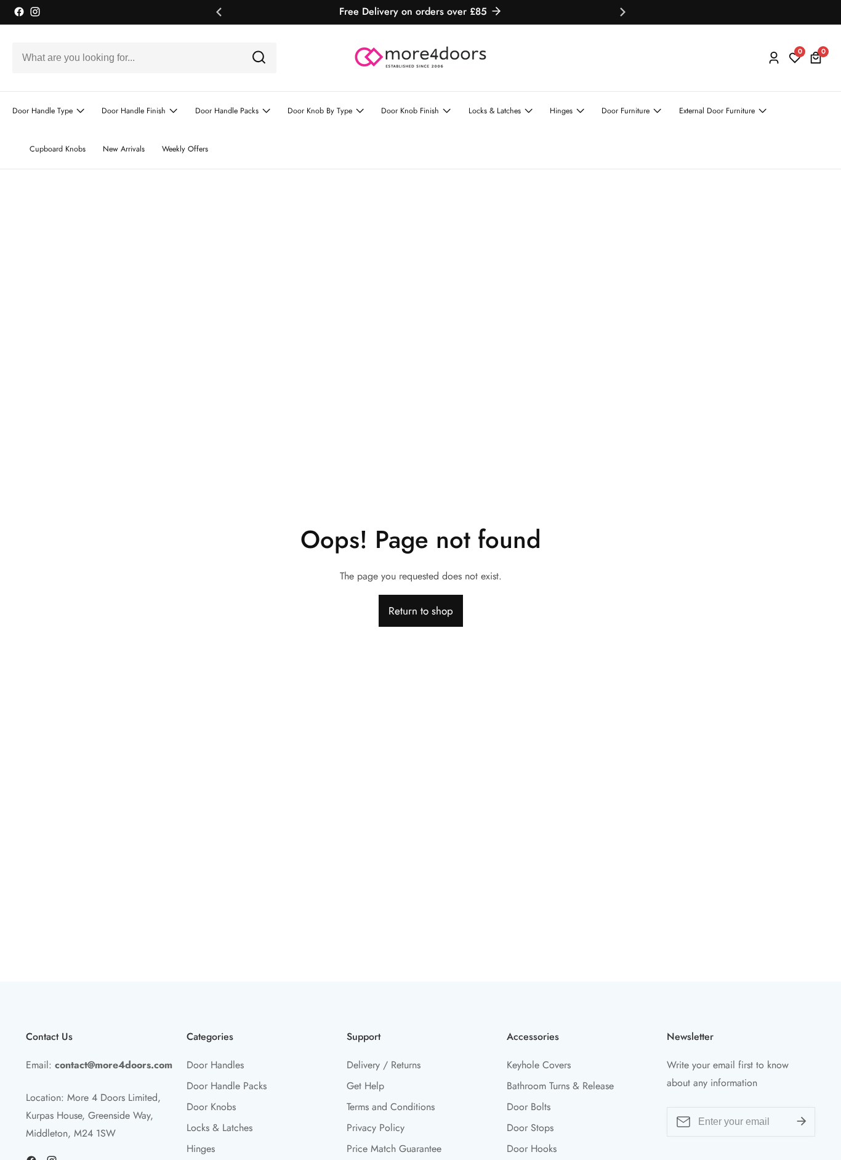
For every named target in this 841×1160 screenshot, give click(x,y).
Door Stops (530, 1128)
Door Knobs (211, 1107)
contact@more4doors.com (113, 1065)
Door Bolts (528, 1107)
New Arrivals (124, 149)
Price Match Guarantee (394, 1149)
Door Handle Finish (134, 110)
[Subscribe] (801, 1122)
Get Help (365, 1086)
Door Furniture (626, 110)
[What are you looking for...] (258, 57)
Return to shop (420, 610)
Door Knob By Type (320, 110)
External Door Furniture (717, 110)
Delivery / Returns (383, 1065)
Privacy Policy (375, 1128)
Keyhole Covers (539, 1065)
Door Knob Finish (410, 110)
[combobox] (144, 57)
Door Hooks (532, 1149)
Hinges (561, 110)
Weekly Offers (185, 149)
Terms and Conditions (391, 1107)
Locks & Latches (495, 110)
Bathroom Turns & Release (560, 1086)
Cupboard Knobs (58, 149)
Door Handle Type (42, 110)
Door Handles (215, 1065)
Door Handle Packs (227, 110)
